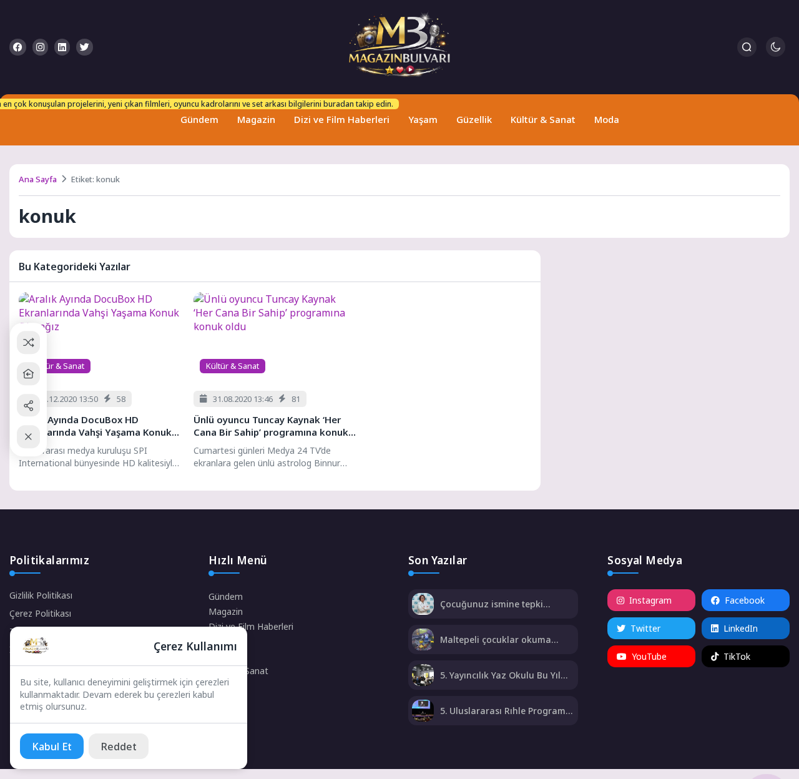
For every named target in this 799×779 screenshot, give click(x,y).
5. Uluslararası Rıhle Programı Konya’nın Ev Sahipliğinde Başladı (504, 711)
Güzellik (474, 119)
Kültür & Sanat (543, 119)
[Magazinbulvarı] (399, 47)
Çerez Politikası (40, 613)
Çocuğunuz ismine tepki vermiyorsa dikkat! (491, 604)
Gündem (196, 113)
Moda (606, 119)
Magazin (256, 119)
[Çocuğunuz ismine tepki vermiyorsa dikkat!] (423, 605)
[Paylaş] (28, 405)
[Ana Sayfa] (28, 373)
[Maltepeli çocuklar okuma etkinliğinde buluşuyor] (423, 641)
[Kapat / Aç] (28, 436)
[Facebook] (17, 47)
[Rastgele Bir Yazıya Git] (28, 342)
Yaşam (423, 119)
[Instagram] (40, 47)
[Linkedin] (62, 47)
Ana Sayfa (38, 179)
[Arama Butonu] (747, 47)
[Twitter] (84, 47)
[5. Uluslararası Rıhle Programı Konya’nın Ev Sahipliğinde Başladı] (423, 712)
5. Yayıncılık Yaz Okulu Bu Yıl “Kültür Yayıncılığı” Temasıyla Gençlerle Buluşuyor (502, 675)
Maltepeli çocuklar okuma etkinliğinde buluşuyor (495, 639)
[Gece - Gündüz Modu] (775, 53)
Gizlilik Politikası (40, 595)
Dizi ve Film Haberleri (339, 113)
